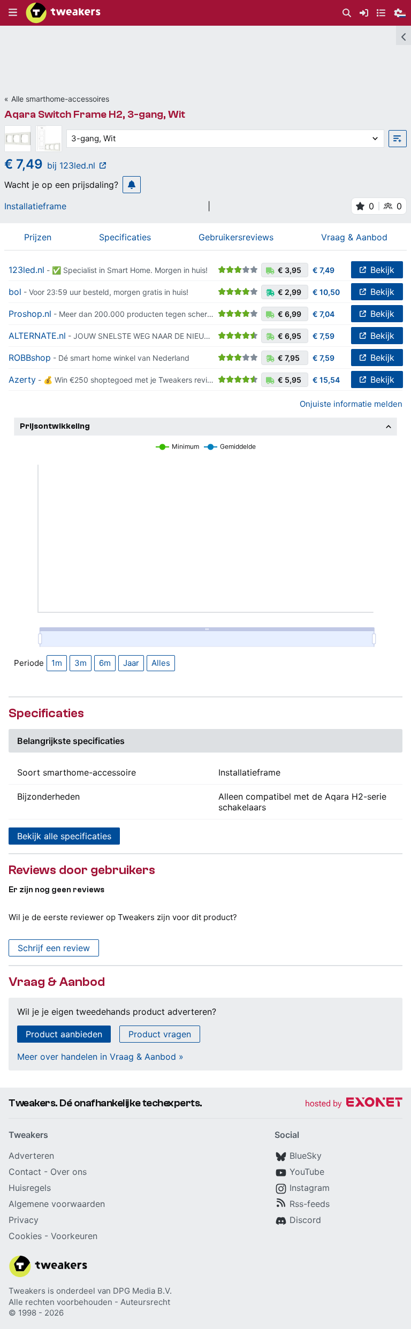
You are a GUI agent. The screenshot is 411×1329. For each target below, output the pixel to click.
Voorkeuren (74, 1236)
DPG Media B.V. (142, 1291)
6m (105, 663)
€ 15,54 (326, 379)
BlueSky (306, 1155)
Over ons (68, 1171)
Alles (160, 663)
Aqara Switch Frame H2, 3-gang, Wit (94, 114)
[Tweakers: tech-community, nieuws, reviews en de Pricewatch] (63, 13)
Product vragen (159, 1034)
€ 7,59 (323, 335)
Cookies (25, 1236)
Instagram (310, 1187)
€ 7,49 (323, 270)
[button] (12, 13)
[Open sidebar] (403, 35)
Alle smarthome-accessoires (60, 98)
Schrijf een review (54, 948)
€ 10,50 (326, 292)
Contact (25, 1171)
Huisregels (30, 1187)
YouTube (307, 1171)
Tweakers (27, 1291)
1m (56, 663)
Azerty (22, 379)
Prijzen (37, 237)
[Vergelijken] (398, 138)
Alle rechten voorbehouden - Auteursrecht (89, 1302)
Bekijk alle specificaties (64, 836)
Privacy (24, 1219)
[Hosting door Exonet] (353, 1104)
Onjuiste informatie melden (351, 404)
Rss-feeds (310, 1203)
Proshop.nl (30, 313)
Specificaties (125, 237)
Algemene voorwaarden (57, 1203)
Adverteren (31, 1155)
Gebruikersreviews (236, 237)
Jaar (131, 663)
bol (15, 291)
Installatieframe (35, 206)
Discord (305, 1219)
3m (80, 663)
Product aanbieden (64, 1034)
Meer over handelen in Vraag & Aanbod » (100, 1056)
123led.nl (26, 269)
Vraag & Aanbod (354, 237)
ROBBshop (30, 357)
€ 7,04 (323, 313)
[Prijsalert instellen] (132, 184)
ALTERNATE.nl (37, 335)
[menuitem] (346, 13)
